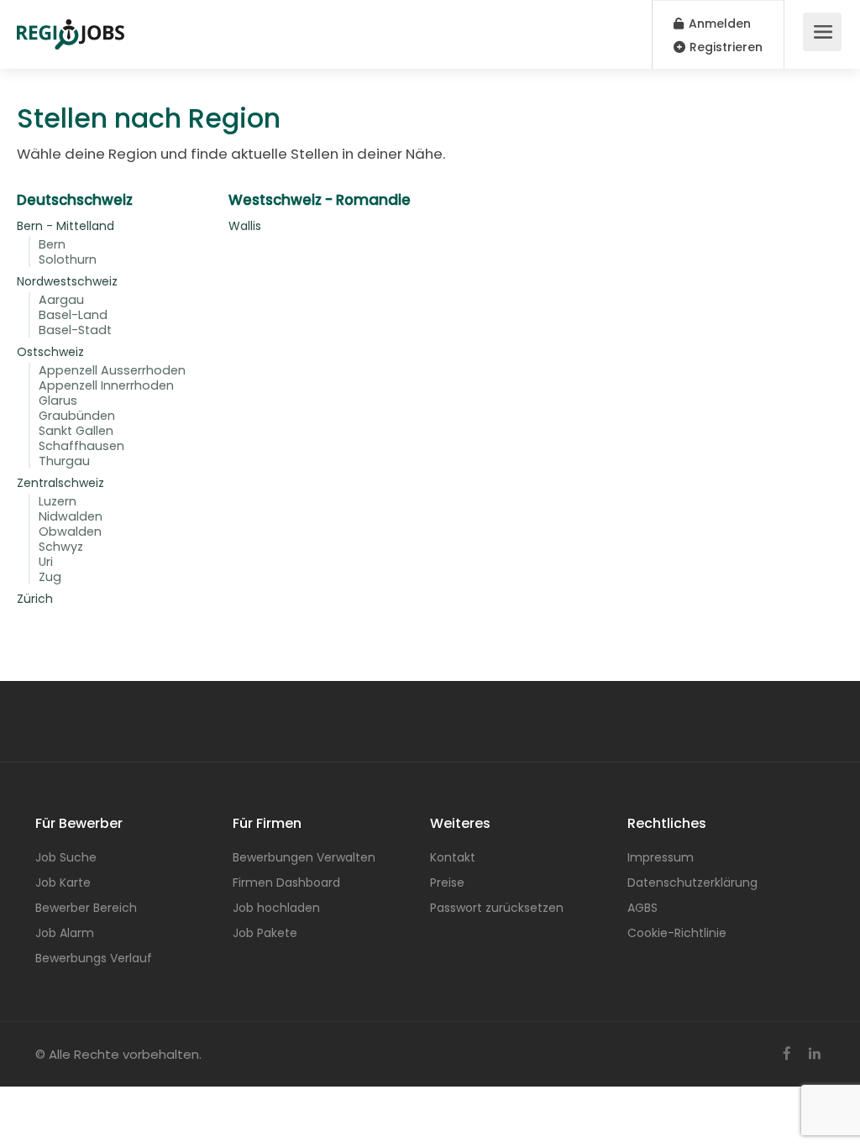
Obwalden (70, 531)
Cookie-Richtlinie (676, 932)
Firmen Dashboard (286, 882)
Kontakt (452, 857)
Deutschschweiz (75, 200)
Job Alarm (64, 932)
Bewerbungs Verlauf (93, 958)
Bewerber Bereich (86, 907)
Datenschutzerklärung (692, 882)
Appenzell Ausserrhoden (112, 370)
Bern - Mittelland (65, 225)
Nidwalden (70, 516)
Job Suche (66, 857)
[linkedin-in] (814, 1054)
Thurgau (64, 461)
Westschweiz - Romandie (319, 200)
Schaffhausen (81, 445)
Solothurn (68, 259)
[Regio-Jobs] (70, 25)
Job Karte (63, 882)
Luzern (57, 501)
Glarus (58, 400)
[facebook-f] (786, 1054)
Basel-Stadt (75, 330)
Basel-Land (73, 314)
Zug (50, 576)
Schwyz (61, 546)
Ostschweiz (50, 351)
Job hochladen (276, 907)
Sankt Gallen (76, 430)
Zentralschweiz (60, 482)
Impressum (660, 857)
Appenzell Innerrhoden (106, 385)
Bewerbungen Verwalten (304, 857)
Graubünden (77, 415)
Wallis (244, 225)
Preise (447, 882)
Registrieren (724, 47)
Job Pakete (265, 932)
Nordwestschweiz (67, 281)
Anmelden (718, 23)
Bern (52, 244)
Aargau (61, 299)
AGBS (642, 907)
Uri (46, 561)
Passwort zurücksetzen (497, 907)
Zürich (35, 598)
